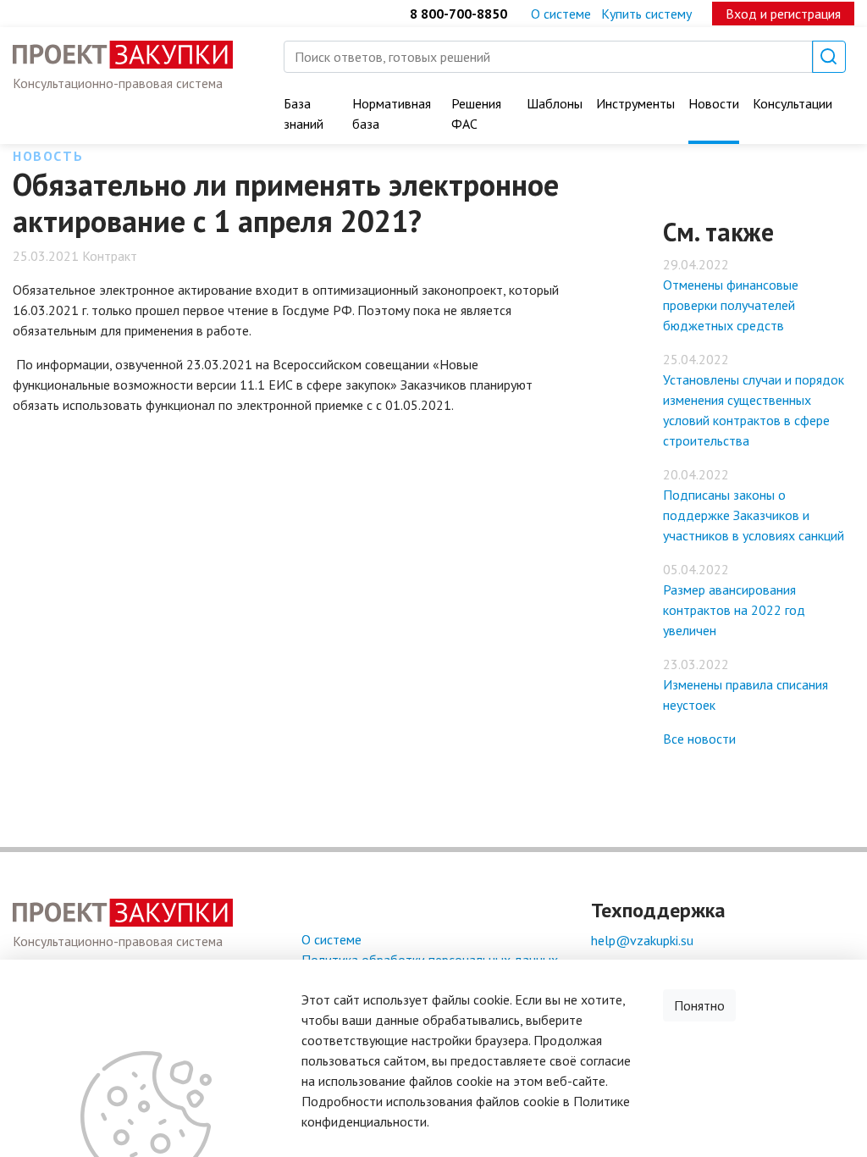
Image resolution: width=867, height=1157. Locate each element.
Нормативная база (391, 113)
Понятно (699, 1005)
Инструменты (635, 103)
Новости (713, 103)
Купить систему (646, 13)
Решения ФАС (476, 113)
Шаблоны (555, 103)
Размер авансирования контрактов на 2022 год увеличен (734, 610)
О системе (561, 13)
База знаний (303, 113)
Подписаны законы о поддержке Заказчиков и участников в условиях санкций (753, 515)
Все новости (699, 738)
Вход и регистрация (783, 13)
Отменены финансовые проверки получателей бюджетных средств (730, 305)
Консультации (792, 103)
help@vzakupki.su (642, 940)
